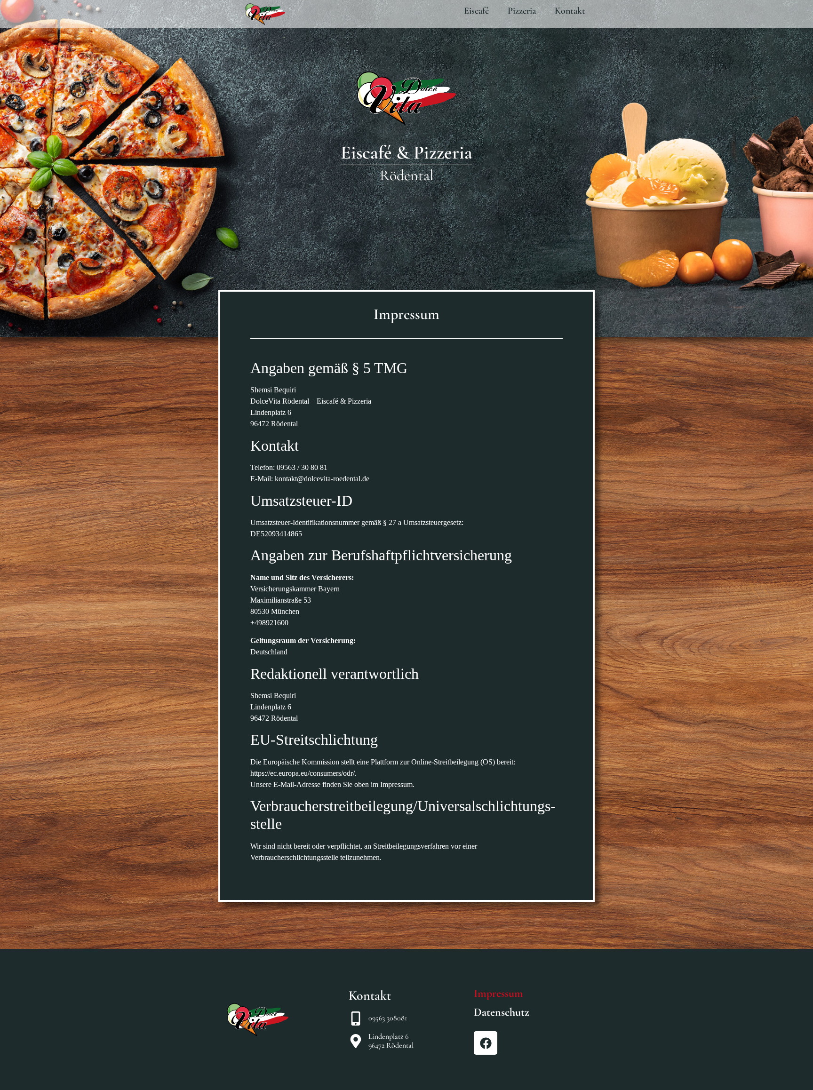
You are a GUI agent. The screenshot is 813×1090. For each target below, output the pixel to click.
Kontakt (570, 10)
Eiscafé (476, 10)
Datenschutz (501, 1012)
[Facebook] (485, 1043)
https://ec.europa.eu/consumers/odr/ (302, 773)
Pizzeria (522, 10)
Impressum (498, 993)
